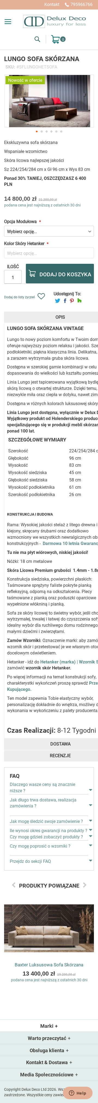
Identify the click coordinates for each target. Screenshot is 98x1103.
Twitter (57, 300)
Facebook (65, 300)
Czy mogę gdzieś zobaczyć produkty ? (46, 836)
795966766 (82, 4)
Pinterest (72, 300)
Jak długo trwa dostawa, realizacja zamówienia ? (43, 803)
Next (84, 885)
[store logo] (54, 21)
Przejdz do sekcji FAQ (30, 861)
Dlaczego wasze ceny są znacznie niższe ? (42, 787)
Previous (13, 885)
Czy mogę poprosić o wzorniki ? (40, 846)
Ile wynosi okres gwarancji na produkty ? (48, 830)
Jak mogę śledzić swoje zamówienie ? (46, 821)
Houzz (79, 300)
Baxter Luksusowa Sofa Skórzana (49, 964)
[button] (36, 131)
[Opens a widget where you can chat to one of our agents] (78, 1093)
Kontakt (51, 4)
